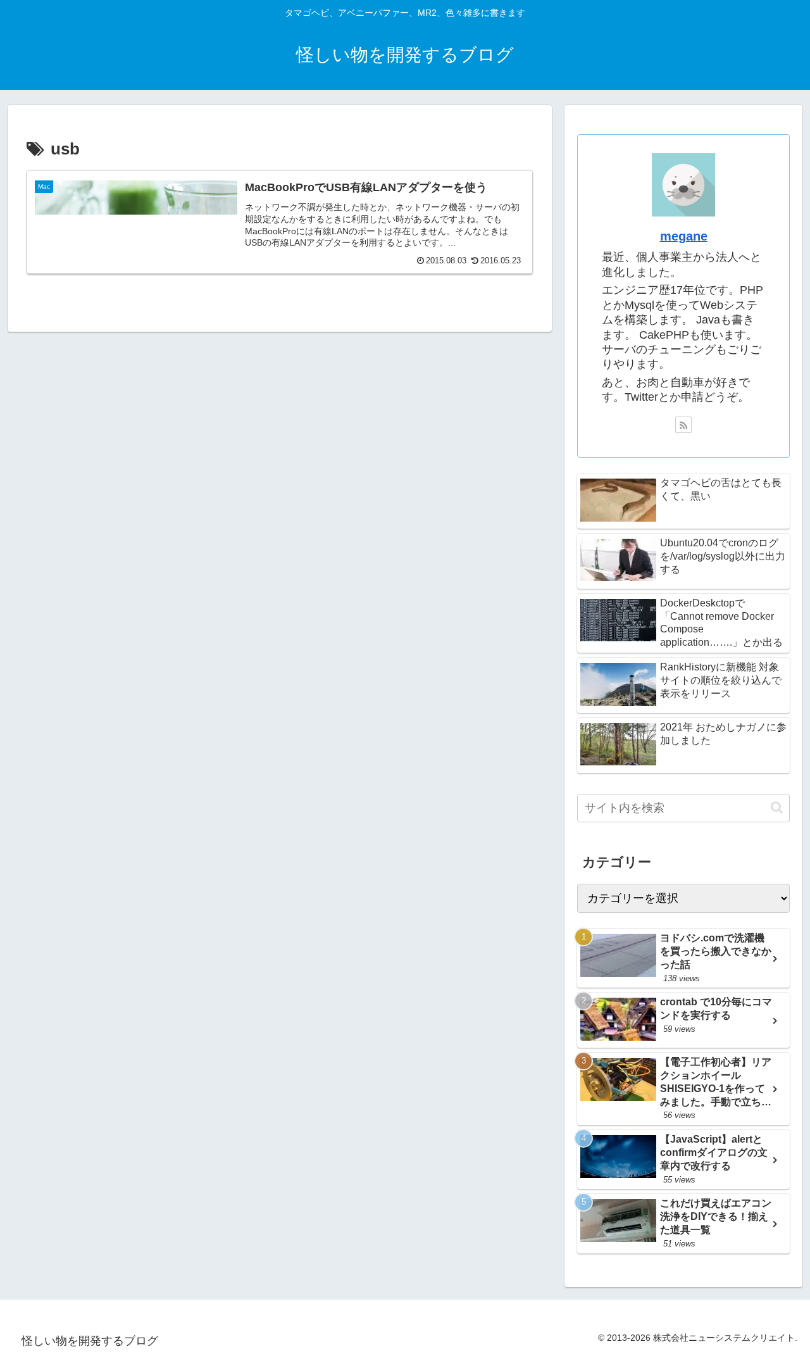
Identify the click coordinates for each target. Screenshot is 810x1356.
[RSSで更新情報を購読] (683, 425)
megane (683, 236)
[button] (777, 807)
